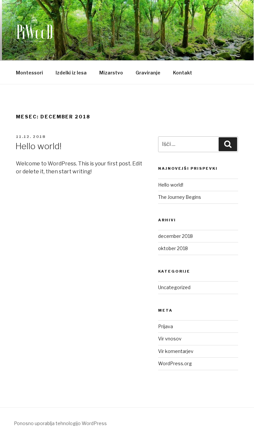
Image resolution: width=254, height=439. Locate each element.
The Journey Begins (179, 197)
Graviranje (148, 72)
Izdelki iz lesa (71, 72)
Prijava (165, 326)
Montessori (29, 72)
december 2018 (175, 236)
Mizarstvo (111, 72)
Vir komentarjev (175, 351)
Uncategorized (174, 287)
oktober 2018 (173, 248)
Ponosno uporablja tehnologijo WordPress (60, 423)
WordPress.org (175, 363)
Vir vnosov (170, 338)
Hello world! (38, 146)
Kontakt (182, 72)
